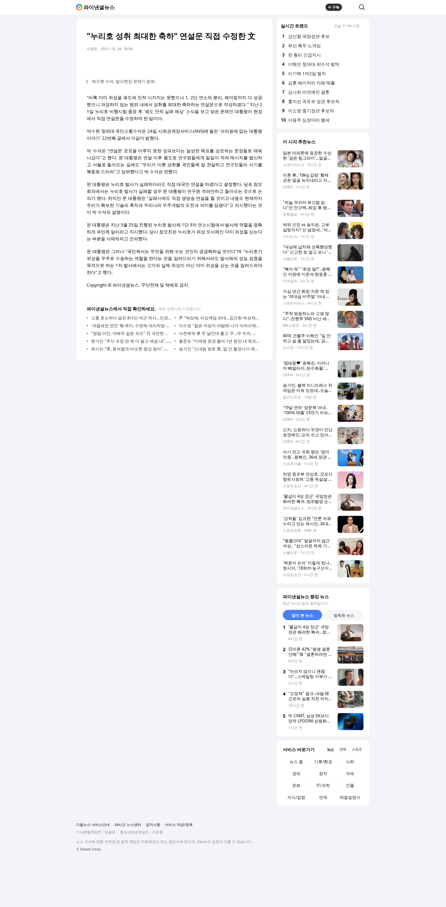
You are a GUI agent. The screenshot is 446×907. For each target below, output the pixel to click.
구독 (335, 7)
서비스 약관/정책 (179, 824)
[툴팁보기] (363, 26)
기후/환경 (323, 761)
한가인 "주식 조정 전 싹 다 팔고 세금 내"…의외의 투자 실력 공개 (131, 341)
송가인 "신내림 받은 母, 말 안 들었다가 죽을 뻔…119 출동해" (219, 349)
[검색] (363, 7)
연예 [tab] (342, 749)
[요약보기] (216, 63)
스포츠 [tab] (357, 749)
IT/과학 (323, 785)
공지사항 (153, 824)
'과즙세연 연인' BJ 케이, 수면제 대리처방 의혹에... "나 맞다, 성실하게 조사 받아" (131, 325)
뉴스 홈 (296, 761)
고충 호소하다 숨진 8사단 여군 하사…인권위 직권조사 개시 (131, 318)
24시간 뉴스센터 (127, 824)
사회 (350, 761)
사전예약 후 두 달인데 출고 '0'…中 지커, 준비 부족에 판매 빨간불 (219, 333)
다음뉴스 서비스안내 (93, 824)
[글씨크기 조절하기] (247, 63)
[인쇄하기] (257, 63)
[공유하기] (350, 7)
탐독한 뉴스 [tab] (344, 615)
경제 (296, 773)
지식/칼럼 (296, 797)
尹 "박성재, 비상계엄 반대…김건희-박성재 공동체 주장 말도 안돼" (219, 318)
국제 (350, 773)
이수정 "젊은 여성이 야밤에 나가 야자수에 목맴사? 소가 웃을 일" (219, 325)
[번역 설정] (236, 63)
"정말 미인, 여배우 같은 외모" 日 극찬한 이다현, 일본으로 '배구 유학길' (131, 333)
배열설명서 (350, 797)
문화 (296, 785)
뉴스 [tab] (330, 749)
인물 (350, 785)
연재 (323, 797)
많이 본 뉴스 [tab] (302, 615)
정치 (323, 773)
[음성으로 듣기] (226, 63)
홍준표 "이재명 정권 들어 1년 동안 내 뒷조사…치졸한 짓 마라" (219, 341)
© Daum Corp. (88, 849)
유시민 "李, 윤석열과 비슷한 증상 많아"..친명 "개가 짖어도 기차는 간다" (131, 349)
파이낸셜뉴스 (99, 7)
